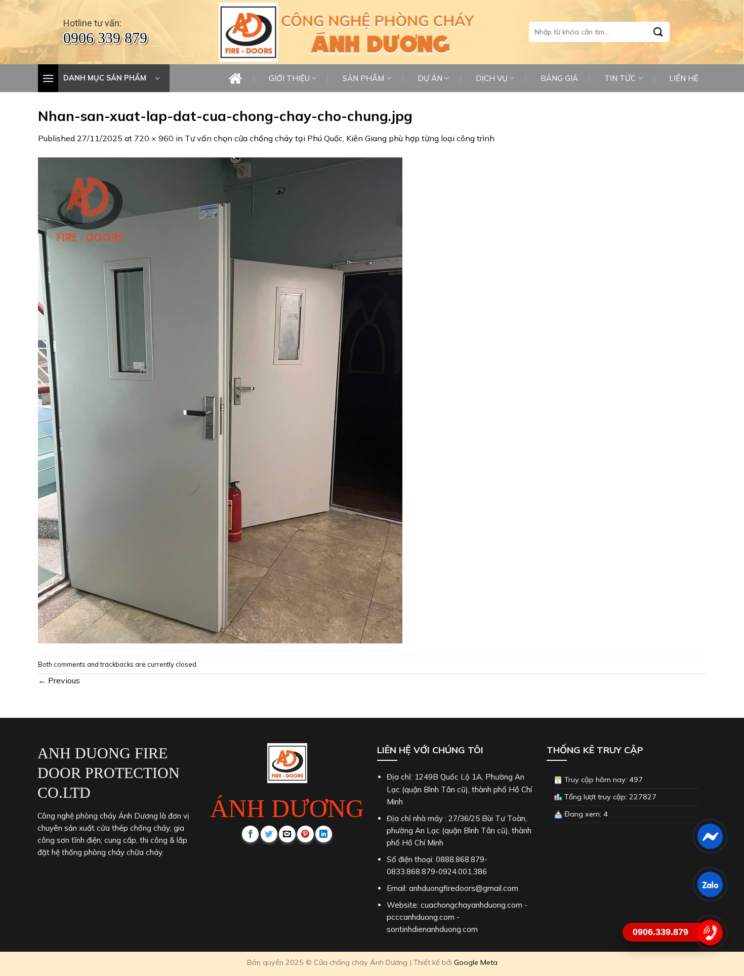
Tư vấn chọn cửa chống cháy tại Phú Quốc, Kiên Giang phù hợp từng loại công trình (339, 138)
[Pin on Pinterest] (305, 834)
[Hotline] (710, 932)
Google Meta (476, 962)
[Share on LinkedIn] (323, 834)
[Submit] (658, 32)
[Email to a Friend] (287, 834)
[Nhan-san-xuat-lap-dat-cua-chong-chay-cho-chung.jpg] (220, 399)
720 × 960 (154, 138)
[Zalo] (710, 884)
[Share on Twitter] (269, 834)
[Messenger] (710, 836)
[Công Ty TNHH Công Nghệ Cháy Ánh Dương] (248, 32)
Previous (59, 680)
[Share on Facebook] (250, 834)
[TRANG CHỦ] (235, 78)
